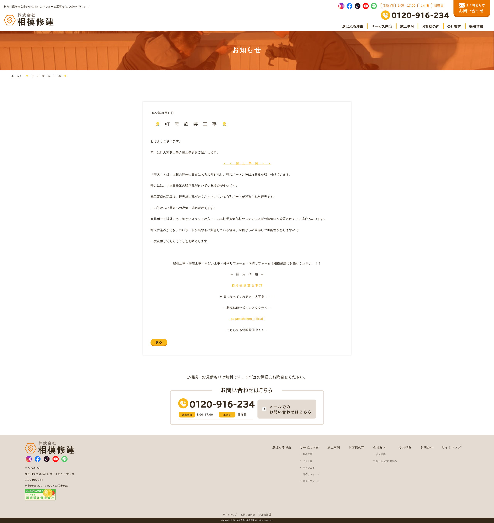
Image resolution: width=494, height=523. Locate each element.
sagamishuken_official (247, 318)
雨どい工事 (309, 467)
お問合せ (426, 447)
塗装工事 (307, 461)
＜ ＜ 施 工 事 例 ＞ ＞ (247, 163)
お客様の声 (431, 26)
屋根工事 (307, 454)
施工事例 (407, 26)
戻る (159, 342)
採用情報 (476, 26)
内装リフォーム (311, 481)
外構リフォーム (311, 474)
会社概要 (381, 454)
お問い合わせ (248, 514)
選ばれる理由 (352, 26)
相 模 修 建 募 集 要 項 (247, 285)
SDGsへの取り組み (386, 461)
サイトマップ (451, 447)
